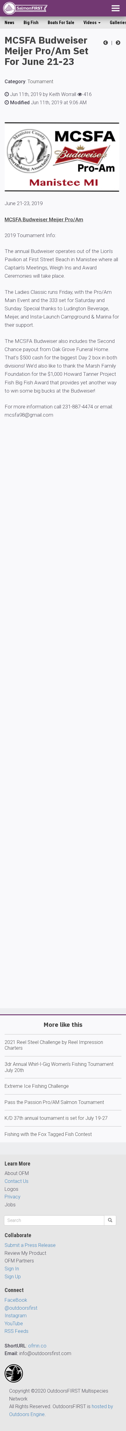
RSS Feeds (16, 1331)
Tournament (40, 81)
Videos (90, 22)
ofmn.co (37, 1346)
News (9, 22)
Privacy (12, 1197)
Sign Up (13, 1277)
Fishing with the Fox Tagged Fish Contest (48, 1134)
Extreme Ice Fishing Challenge (37, 1086)
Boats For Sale (61, 22)
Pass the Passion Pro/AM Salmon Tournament (54, 1102)
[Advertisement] (63, 739)
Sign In (12, 1269)
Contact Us (16, 1181)
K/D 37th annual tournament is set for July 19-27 (56, 1118)
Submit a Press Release (30, 1245)
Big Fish (31, 22)
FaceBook (16, 1300)
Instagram (16, 1316)
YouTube (14, 1323)
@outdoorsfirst (21, 1308)
